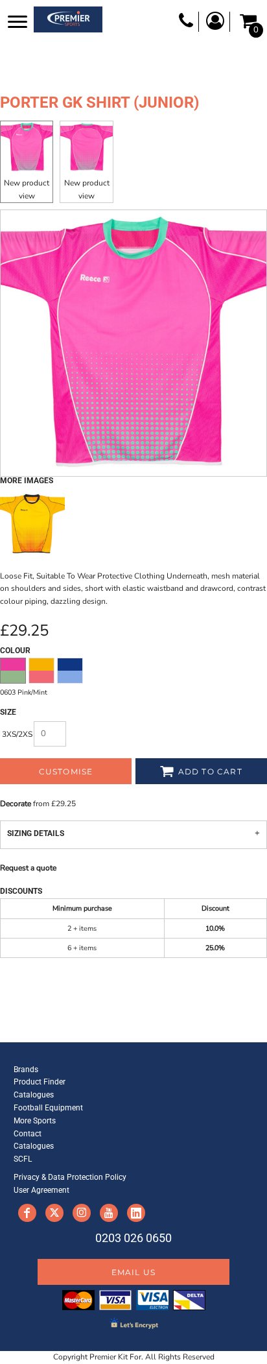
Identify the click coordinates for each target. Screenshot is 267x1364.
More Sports (35, 1120)
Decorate (15, 803)
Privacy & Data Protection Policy (70, 1177)
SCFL (23, 1159)
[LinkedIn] (136, 1213)
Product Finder (39, 1081)
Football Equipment (48, 1107)
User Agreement (41, 1190)
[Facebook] (27, 1213)
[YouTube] (109, 1213)
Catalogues (34, 1094)
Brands (26, 1069)
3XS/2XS (17, 734)
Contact (27, 1133)
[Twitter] (54, 1213)
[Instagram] (82, 1213)
